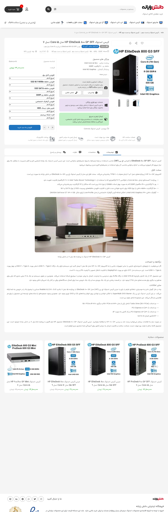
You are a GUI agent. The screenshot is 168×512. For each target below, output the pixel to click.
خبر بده (130, 43)
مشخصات (92, 152)
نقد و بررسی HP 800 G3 (115, 322)
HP (150, 276)
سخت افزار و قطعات (74, 22)
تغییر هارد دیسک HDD (45, 108)
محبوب (142, 43)
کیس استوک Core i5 (92, 129)
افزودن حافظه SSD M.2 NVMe (42, 82)
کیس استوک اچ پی (142, 293)
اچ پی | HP (27, 51)
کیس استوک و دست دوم (150, 33)
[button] (24, 23)
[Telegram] (22, 499)
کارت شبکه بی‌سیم (47, 115)
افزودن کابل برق (48, 75)
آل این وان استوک (96, 22)
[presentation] (116, 73)
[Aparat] (10, 499)
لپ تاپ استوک (116, 22)
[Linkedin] (16, 499)
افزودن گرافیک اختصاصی (45, 101)
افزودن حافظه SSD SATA (44, 88)
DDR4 (100, 51)
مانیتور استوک (152, 22)
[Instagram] (41, 499)
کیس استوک (134, 22)
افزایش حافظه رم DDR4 (45, 95)
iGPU (95, 51)
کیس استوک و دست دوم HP (129, 33)
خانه (162, 33)
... (104, 74)
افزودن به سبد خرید (24, 127)
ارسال (136, 43)
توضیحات (110, 152)
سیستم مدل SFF (134, 270)
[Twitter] (35, 499)
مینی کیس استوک (55, 161)
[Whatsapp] (28, 499)
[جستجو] (48, 9)
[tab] (112, 151)
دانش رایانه (24, 322)
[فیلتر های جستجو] (55, 9)
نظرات (75, 152)
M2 (91, 51)
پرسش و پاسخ (56, 152)
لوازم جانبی (55, 22)
